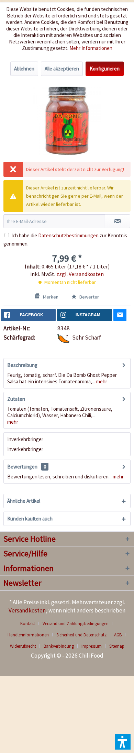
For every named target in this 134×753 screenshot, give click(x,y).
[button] (123, 742)
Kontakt (27, 623)
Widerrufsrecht (23, 646)
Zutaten (16, 399)
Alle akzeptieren (62, 68)
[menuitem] (30, 623)
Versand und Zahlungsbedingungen (76, 623)
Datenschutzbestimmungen (68, 235)
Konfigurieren (105, 68)
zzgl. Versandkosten (80, 273)
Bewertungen (22, 466)
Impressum (91, 646)
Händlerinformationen (28, 635)
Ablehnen (24, 68)
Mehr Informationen (90, 48)
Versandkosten (27, 610)
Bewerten (89, 297)
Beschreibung (22, 365)
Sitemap (116, 646)
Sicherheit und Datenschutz (81, 635)
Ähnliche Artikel (23, 501)
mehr (101, 381)
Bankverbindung (59, 646)
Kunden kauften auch (30, 518)
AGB (118, 635)
